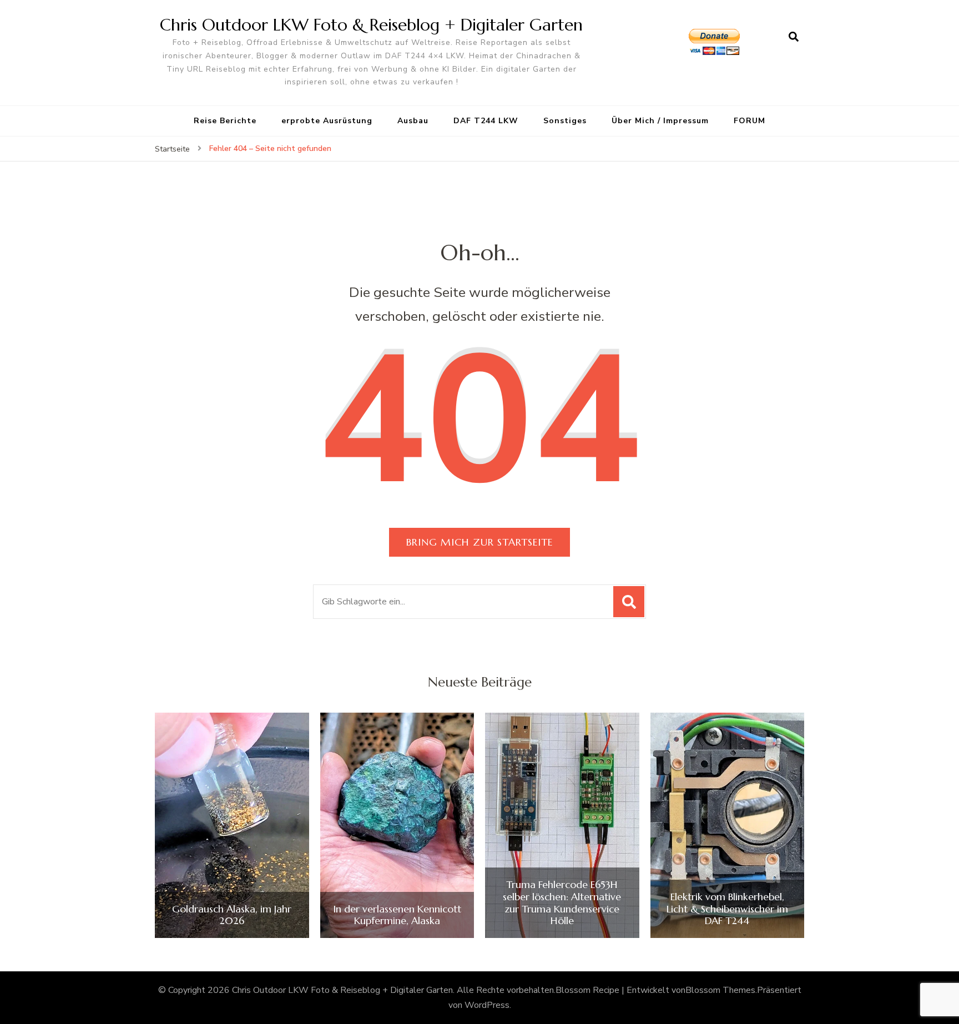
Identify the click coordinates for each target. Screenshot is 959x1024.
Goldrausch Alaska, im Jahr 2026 (231, 915)
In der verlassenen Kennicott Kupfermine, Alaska (397, 915)
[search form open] (793, 37)
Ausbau (412, 120)
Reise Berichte (225, 120)
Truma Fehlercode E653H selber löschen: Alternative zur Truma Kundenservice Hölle (562, 902)
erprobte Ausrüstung (326, 120)
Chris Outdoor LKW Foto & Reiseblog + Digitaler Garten (371, 24)
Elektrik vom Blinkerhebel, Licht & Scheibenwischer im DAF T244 (727, 909)
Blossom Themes (720, 990)
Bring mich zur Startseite (479, 542)
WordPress (487, 1005)
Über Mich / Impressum (660, 120)
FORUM (749, 120)
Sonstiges (565, 120)
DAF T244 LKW (485, 120)
